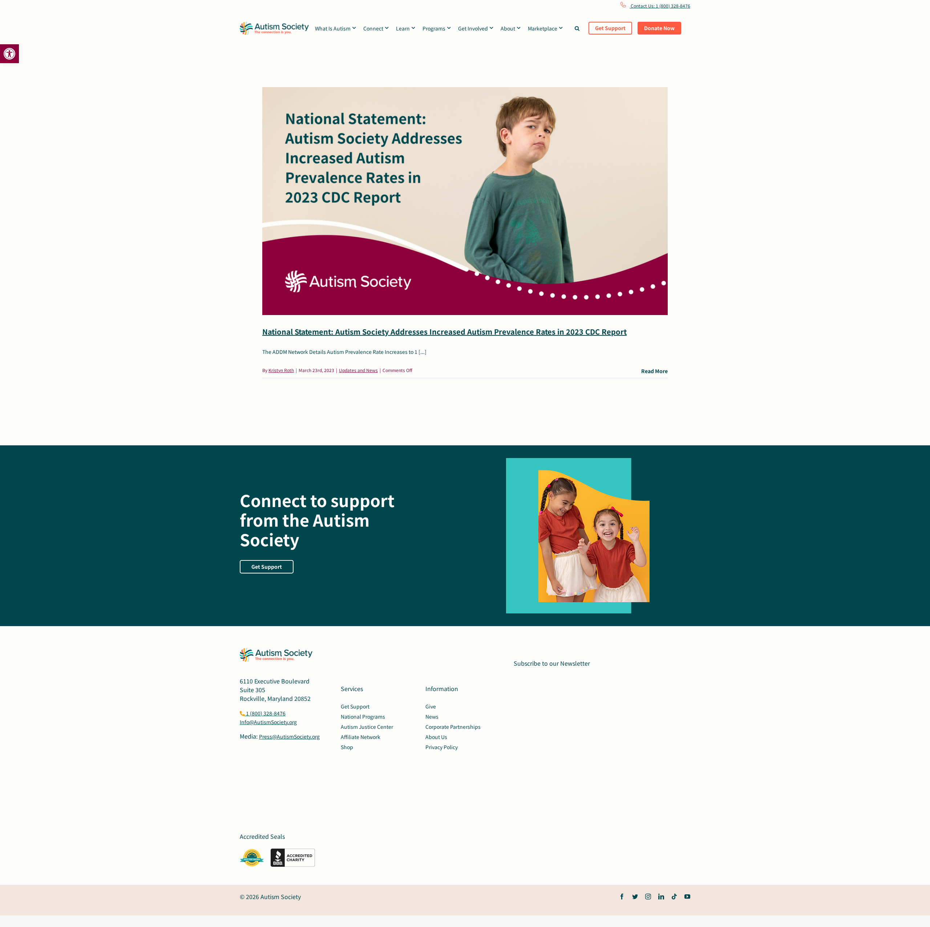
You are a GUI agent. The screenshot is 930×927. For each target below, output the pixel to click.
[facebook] (622, 896)
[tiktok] (674, 896)
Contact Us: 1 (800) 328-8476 (660, 6)
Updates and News (358, 370)
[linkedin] (661, 896)
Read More (654, 371)
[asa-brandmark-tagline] (274, 24)
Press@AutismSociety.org (289, 736)
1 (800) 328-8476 (265, 713)
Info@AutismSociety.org (268, 722)
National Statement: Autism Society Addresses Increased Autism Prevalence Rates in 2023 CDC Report (444, 331)
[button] (9, 53)
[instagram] (648, 896)
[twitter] (635, 896)
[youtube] (687, 896)
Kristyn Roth (281, 370)
